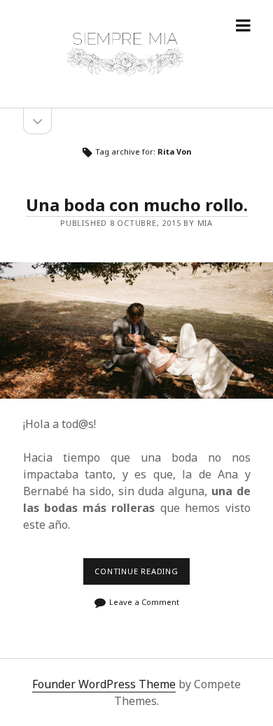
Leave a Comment (144, 602)
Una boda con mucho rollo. (137, 204)
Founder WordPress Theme (104, 684)
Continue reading (140, 575)
